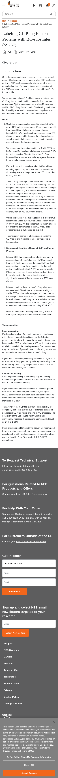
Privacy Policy (10, 751)
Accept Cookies (29, 773)
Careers (8, 656)
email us (6, 470)
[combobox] (25, 14)
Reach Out (14, 591)
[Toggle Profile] (53, 5)
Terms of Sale (11, 683)
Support (8, 643)
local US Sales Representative (32, 494)
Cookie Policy (11, 697)
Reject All (29, 765)
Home (5, 21)
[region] (29, 748)
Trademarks (10, 676)
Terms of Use (11, 670)
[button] (51, 14)
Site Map (8, 663)
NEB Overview (11, 650)
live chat (30, 518)
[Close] (54, 722)
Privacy (8, 690)
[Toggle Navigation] (4, 6)
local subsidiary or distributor (31, 541)
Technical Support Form (26, 466)
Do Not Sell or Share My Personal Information (29, 757)
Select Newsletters (16, 633)
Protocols (14, 21)
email (47, 514)
